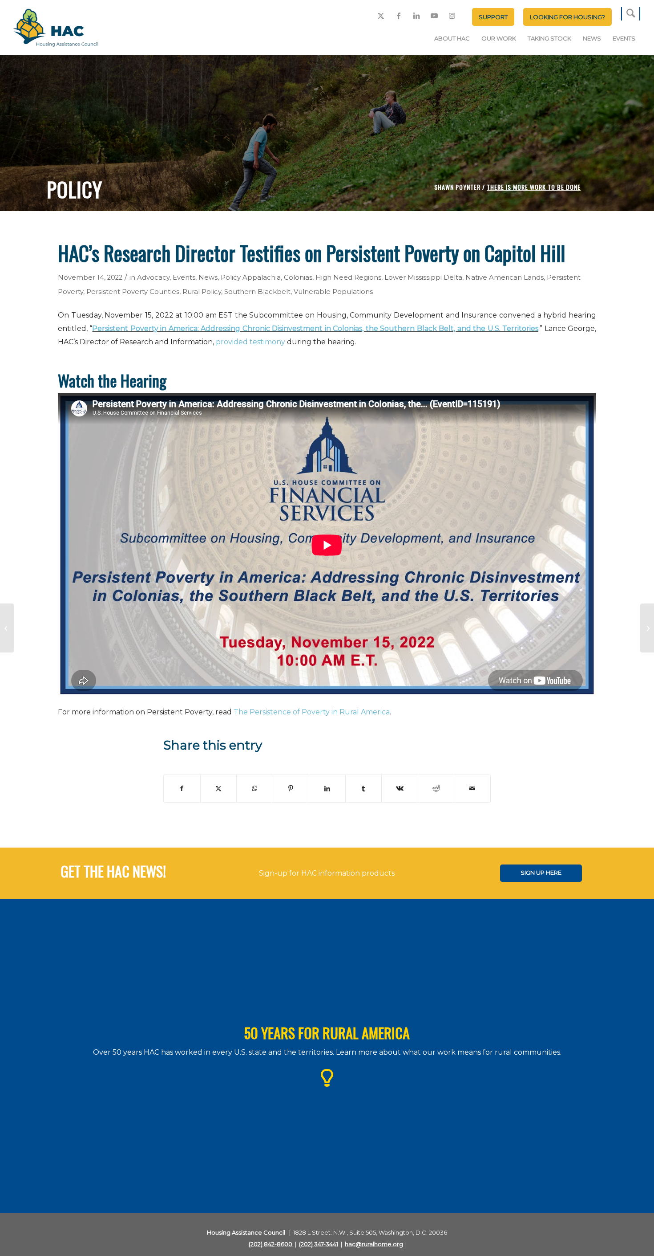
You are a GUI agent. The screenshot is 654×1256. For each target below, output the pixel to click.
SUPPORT (493, 16)
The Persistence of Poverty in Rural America (312, 712)
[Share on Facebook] (182, 788)
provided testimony (250, 342)
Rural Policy (201, 292)
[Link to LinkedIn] (416, 15)
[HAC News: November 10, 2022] (7, 628)
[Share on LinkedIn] (327, 788)
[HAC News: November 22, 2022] (647, 628)
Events (184, 277)
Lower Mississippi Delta (423, 277)
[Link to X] (381, 15)
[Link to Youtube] (434, 15)
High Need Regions (348, 277)
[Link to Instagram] (452, 15)
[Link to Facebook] (398, 15)
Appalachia (261, 277)
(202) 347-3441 (318, 1244)
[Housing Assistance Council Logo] (55, 28)
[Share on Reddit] (436, 788)
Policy (231, 277)
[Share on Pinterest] (291, 788)
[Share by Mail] (472, 788)
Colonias (298, 277)
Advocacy (153, 277)
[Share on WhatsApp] (255, 788)
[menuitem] (493, 17)
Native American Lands (504, 277)
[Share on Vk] (400, 788)
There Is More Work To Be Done (534, 187)
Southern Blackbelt (257, 292)
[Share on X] (219, 788)
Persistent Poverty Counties (132, 292)
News (208, 277)
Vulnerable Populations (333, 292)
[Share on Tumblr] (364, 788)
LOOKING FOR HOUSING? (567, 16)
